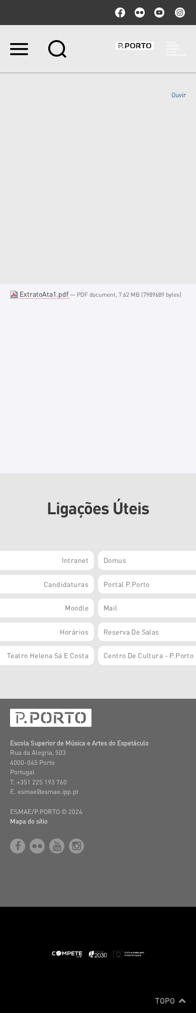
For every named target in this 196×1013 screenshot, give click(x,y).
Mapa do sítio (29, 821)
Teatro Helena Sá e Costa (47, 655)
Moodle (76, 607)
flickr (140, 13)
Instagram (179, 13)
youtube (159, 13)
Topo (166, 1000)
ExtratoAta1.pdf (44, 293)
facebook (120, 13)
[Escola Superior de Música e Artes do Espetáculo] (151, 49)
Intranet (75, 559)
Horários (74, 631)
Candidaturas (66, 583)
